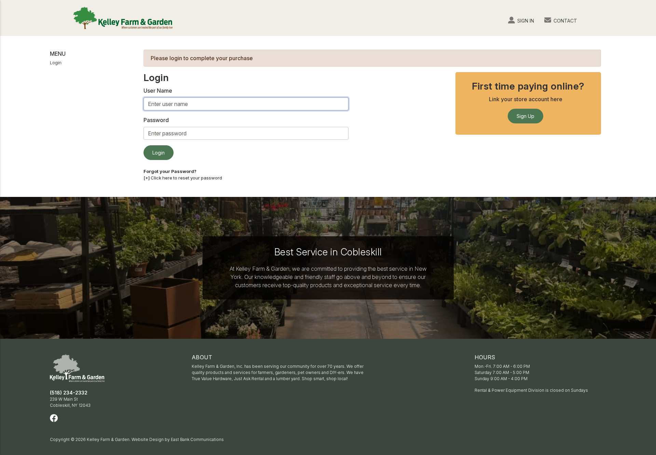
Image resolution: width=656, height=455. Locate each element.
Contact (564, 21)
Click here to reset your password (186, 177)
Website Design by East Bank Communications (178, 439)
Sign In (525, 21)
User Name (158, 90)
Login (56, 62)
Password (156, 120)
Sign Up (525, 116)
